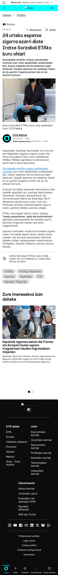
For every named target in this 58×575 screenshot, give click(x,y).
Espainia (9, 276)
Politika (8, 271)
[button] (55, 321)
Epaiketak (26, 276)
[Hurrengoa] (51, 2)
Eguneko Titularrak (15, 281)
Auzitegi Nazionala (30, 271)
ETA (40, 276)
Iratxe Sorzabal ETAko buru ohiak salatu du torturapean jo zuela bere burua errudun (30, 258)
